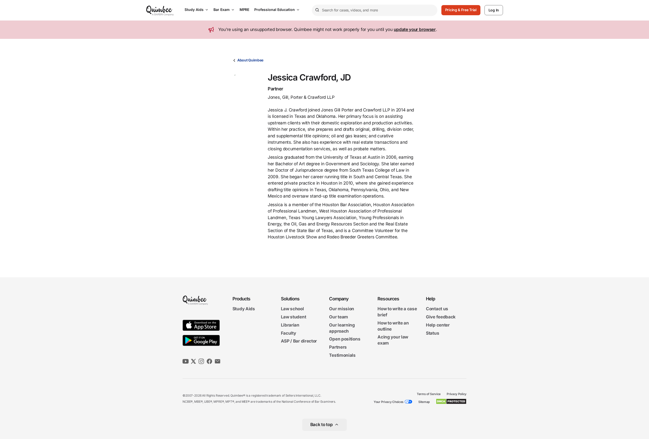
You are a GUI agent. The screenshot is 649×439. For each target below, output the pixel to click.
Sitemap (424, 402)
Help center (438, 325)
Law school (292, 309)
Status (432, 333)
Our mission (341, 309)
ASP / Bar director (299, 341)
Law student (293, 316)
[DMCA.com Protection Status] (451, 401)
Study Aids (194, 9)
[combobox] (374, 10)
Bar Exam (221, 9)
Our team (338, 316)
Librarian (290, 325)
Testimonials (342, 355)
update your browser (415, 29)
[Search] (317, 10)
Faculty (288, 333)
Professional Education (274, 9)
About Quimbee (250, 60)
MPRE (244, 9)
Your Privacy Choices (389, 402)
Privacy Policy (456, 394)
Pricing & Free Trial (461, 10)
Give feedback (441, 316)
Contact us (437, 309)
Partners (338, 347)
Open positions (344, 339)
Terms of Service (429, 394)
